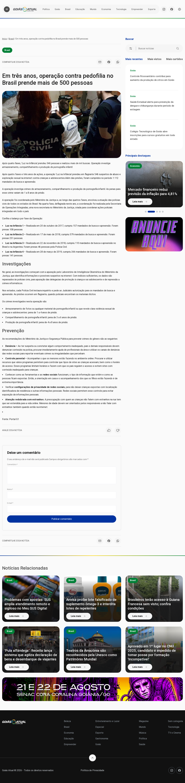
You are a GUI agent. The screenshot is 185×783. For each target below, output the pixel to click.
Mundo (93, 9)
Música (142, 732)
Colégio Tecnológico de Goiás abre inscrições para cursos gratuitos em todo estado (152, 135)
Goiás (57, 9)
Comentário (12, 464)
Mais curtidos (174, 59)
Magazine (144, 721)
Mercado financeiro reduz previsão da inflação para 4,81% (152, 192)
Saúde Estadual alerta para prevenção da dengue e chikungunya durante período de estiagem (152, 106)
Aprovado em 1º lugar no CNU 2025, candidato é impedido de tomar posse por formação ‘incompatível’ (152, 652)
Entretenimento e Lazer (107, 721)
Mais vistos (154, 59)
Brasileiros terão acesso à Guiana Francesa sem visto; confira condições (154, 604)
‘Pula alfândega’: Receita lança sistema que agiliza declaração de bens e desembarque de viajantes (30, 655)
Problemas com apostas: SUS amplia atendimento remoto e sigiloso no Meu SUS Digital (27, 604)
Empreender (137, 9)
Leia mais (138, 201)
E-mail (10, 503)
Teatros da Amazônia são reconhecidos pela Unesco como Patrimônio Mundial (91, 655)
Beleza (67, 721)
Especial (99, 727)
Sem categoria (175, 721)
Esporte (152, 9)
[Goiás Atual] (25, 9)
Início (4, 39)
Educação (80, 9)
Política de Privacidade (92, 770)
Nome (10, 489)
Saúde (142, 744)
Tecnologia (121, 9)
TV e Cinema (174, 732)
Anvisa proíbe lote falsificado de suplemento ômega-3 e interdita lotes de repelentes (91, 604)
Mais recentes (134, 59)
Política (46, 9)
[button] (146, 212)
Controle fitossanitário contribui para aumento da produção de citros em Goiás (152, 78)
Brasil (67, 9)
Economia (106, 9)
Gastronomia (101, 738)
